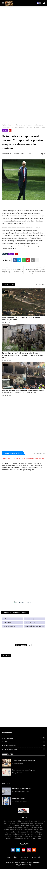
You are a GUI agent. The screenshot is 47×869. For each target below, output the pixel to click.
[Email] (33, 260)
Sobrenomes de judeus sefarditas (23, 760)
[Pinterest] (28, 260)
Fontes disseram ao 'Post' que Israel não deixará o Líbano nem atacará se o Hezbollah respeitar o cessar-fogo (22, 355)
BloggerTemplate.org (23, 865)
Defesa (5, 130)
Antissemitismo (9, 619)
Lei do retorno (30, 622)
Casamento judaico (31, 619)
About (15, 857)
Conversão (7, 622)
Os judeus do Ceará (18, 798)
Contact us (24, 857)
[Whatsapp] (24, 260)
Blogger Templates (22, 862)
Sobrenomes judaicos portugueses (23, 770)
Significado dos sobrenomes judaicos (35, 626)
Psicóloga (23, 860)
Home (8, 857)
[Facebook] (15, 260)
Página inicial (6, 125)
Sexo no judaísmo (9, 626)
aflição (24, 742)
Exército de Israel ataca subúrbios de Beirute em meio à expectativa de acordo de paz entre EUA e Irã (23, 392)
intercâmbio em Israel (24, 749)
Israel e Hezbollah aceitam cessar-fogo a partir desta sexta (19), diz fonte (22, 318)
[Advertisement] (17, 41)
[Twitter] (19, 260)
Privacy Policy (36, 857)
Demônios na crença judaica (21, 788)
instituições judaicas (24, 746)
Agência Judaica (24, 738)
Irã (14, 125)
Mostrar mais (40, 284)
